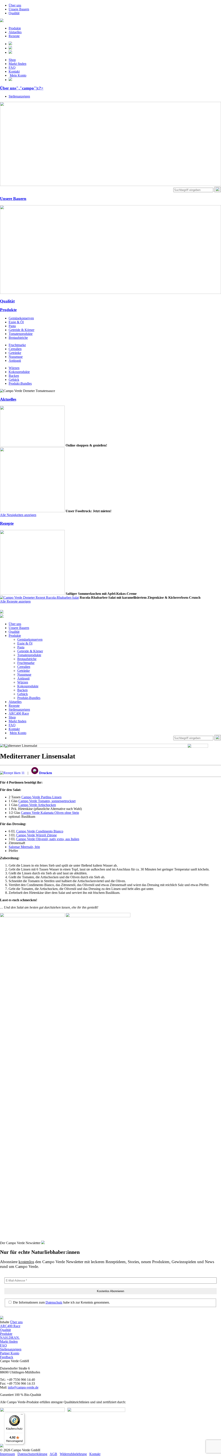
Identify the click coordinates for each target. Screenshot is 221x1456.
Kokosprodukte (19, 372)
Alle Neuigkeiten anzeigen (18, 515)
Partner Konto (9, 1353)
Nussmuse (16, 356)
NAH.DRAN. (10, 1337)
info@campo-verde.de (23, 1387)
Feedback (6, 1357)
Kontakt (14, 71)
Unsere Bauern (19, 9)
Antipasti (15, 360)
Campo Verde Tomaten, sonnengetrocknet (47, 801)
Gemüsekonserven (21, 318)
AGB (53, 1454)
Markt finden (17, 64)
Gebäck (14, 379)
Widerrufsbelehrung (73, 1454)
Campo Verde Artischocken (37, 805)
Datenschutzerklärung (32, 1454)
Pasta (12, 326)
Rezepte (14, 36)
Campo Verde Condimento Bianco (39, 831)
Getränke (15, 353)
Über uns (15, 5)
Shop (12, 60)
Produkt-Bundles (20, 383)
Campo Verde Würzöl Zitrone (36, 835)
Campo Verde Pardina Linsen (41, 797)
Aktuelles (15, 32)
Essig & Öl (16, 322)
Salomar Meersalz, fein (24, 847)
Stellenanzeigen (19, 96)
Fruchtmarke (17, 345)
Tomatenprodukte (21, 334)
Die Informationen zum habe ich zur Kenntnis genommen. (61, 1302)
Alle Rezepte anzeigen (15, 601)
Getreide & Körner (21, 330)
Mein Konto (18, 75)
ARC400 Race (19, 713)
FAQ (12, 67)
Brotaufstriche (18, 337)
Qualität (14, 13)
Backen (14, 376)
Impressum (7, 1454)
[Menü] (21, 1415)
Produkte (15, 28)
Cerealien (15, 349)
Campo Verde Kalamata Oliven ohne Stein (50, 812)
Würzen (14, 368)
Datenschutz (54, 1302)
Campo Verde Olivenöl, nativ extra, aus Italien (47, 839)
